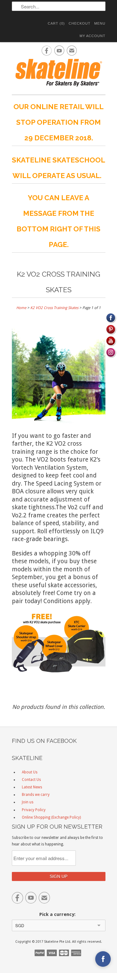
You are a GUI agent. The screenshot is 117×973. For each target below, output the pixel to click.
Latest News (32, 787)
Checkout (79, 23)
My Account (92, 36)
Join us (27, 802)
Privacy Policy (34, 810)
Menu (99, 23)
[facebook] (103, 959)
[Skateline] (58, 73)
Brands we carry (36, 794)
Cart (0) (56, 23)
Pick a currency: (58, 914)
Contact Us (31, 779)
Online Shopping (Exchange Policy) (51, 817)
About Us (29, 772)
